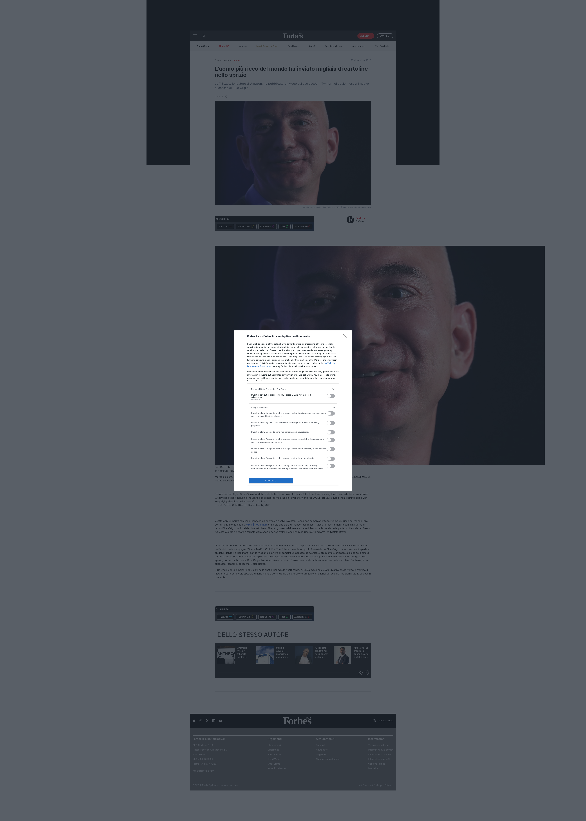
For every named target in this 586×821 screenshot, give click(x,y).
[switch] (331, 396)
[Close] (346, 337)
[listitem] (293, 389)
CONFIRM (271, 481)
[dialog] (293, 410)
